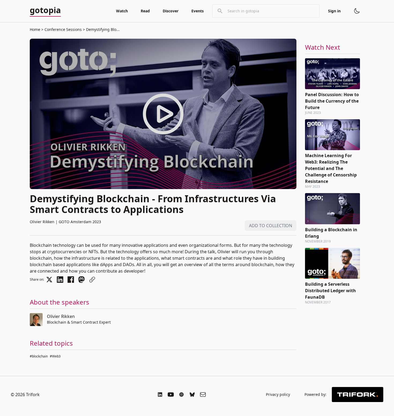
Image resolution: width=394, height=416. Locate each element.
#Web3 (55, 356)
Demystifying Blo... (102, 29)
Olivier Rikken (61, 316)
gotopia (45, 10)
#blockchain (39, 356)
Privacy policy (278, 394)
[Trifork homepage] (357, 394)
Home (35, 29)
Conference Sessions (63, 29)
